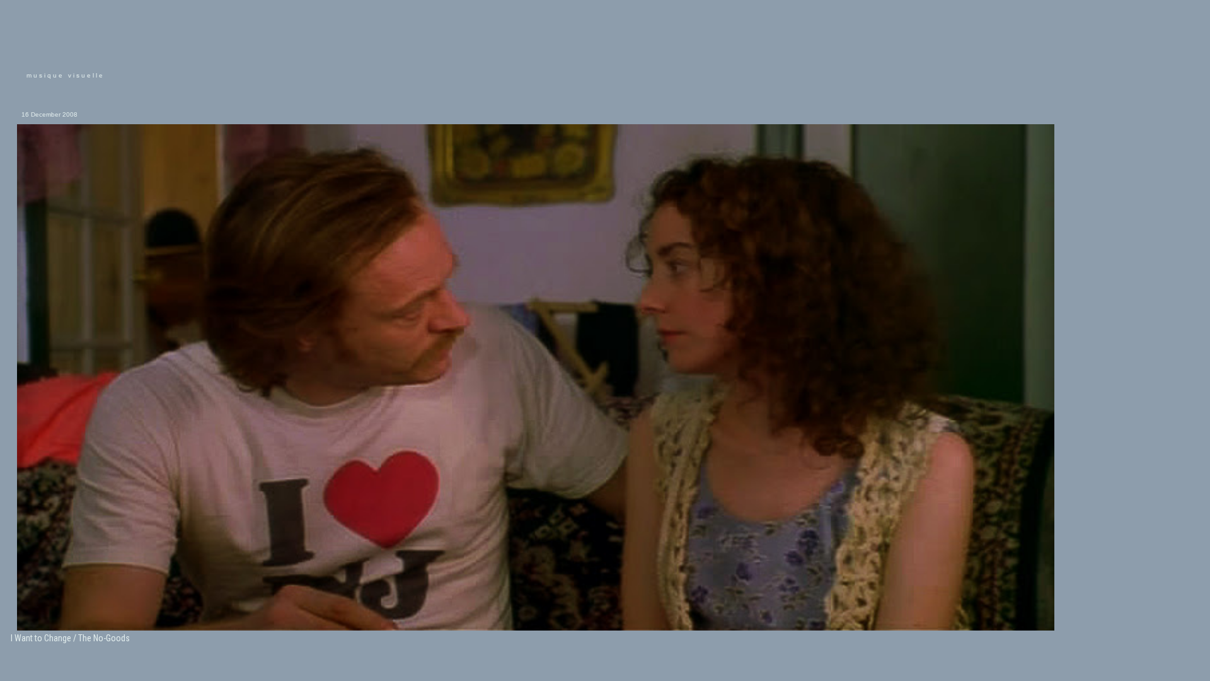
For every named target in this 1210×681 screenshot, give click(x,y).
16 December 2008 (49, 114)
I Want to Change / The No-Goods (70, 638)
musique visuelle (65, 75)
